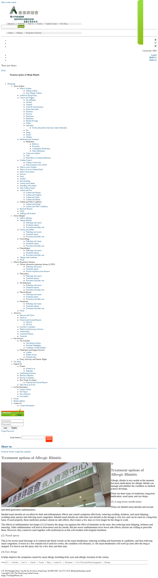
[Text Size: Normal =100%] (155, 47)
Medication (30, 142)
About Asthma (19, 86)
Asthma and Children (34, 195)
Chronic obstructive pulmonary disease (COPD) (37, 264)
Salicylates (30, 125)
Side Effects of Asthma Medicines (38, 158)
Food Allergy (24, 239)
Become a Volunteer (27, 378)
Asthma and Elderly (33, 199)
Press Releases (25, 394)
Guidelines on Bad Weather (36, 348)
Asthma (10, 33)
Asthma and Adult (32, 197)
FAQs (22, 211)
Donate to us (30, 368)
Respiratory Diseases (34, 33)
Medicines (29, 118)
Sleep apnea (24, 274)
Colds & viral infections (34, 107)
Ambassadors (25, 331)
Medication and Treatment (29, 139)
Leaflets (29, 352)
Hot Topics (24, 392)
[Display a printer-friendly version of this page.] (112, 464)
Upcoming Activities (33, 343)
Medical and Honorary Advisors (31, 329)
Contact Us (18, 403)
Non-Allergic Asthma (34, 93)
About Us (11, 24)
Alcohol (29, 102)
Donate (22, 366)
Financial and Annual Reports (30, 320)
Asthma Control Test (33, 162)
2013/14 (29, 324)
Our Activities (25, 341)
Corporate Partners (26, 334)
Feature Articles (25, 389)
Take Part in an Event (27, 385)
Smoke (28, 135)
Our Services (18, 338)
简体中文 (153, 60)
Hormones (30, 116)
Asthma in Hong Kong (28, 95)
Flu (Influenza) (25, 283)
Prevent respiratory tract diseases (38, 271)
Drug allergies (25, 248)
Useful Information (21, 387)
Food (22, 176)
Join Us (31, 24)
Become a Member (26, 375)
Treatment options (32, 225)
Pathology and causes (34, 223)
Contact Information (27, 406)
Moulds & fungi (32, 121)
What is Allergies (26, 218)
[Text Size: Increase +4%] (155, 40)
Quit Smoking (25, 181)
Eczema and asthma (27, 230)
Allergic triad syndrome (28, 257)
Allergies (19, 33)
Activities (21, 24)
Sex (27, 130)
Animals (29, 105)
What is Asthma (25, 88)
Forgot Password (7, 431)
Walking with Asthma (27, 213)
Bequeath (29, 371)
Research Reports (26, 209)
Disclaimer (69, 562)
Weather (29, 137)
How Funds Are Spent (28, 380)
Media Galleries (19, 401)
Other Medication (38, 151)
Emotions (29, 112)
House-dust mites (32, 109)
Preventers (36, 146)
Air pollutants (31, 100)
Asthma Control (25, 160)
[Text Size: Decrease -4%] (155, 43)
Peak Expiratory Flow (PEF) (36, 165)
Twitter (11, 452)
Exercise (29, 114)
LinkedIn (27, 452)
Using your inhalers (33, 153)
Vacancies (23, 336)
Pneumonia (24, 301)
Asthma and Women (33, 193)
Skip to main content (8, 2)
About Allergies (19, 216)
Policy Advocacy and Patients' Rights (33, 359)
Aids (27, 155)
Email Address (15, 437)
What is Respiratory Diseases (24, 262)
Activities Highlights (33, 345)
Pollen (28, 123)
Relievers (35, 144)
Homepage (11, 84)
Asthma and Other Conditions (31, 202)
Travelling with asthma (28, 186)
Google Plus (18, 452)
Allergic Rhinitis (26, 220)
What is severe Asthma (28, 167)
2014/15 (29, 322)
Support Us (18, 364)
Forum (16, 399)
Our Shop (63, 24)
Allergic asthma (31, 91)
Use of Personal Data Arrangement (88, 562)
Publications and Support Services (32, 350)
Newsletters (24, 396)
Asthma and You (26, 190)
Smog (28, 132)
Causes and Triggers (27, 98)
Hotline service (31, 355)
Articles (39, 24)
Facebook (4, 452)
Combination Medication (41, 149)
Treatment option (32, 234)
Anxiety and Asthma (27, 183)
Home (3, 70)
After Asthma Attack (27, 188)
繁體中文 (153, 57)
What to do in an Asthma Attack (31, 169)
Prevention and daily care (35, 227)
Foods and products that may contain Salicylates (49, 128)
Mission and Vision (27, 315)
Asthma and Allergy (33, 204)
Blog (48, 562)
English (154, 55)
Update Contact (51, 24)
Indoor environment (27, 172)
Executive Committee (27, 327)
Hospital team (31, 357)
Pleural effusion (25, 292)
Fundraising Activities (28, 373)
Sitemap (107, 562)
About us (23, 318)
